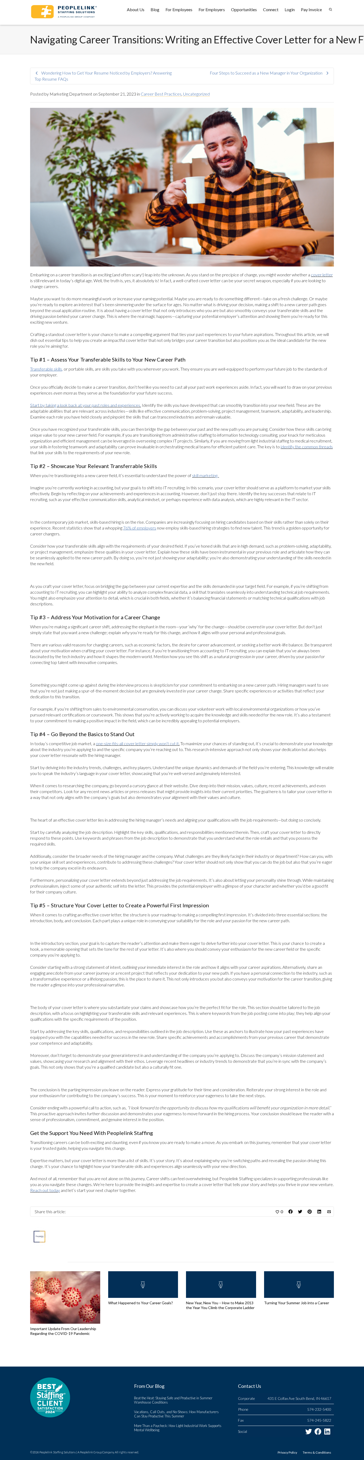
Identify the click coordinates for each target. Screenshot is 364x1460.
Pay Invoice (311, 9)
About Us (135, 9)
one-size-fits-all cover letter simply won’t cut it (137, 743)
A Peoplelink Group (90, 1452)
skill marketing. (205, 475)
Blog (155, 9)
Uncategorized (196, 93)
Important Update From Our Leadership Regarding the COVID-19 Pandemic (63, 1331)
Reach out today (45, 1190)
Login (290, 9)
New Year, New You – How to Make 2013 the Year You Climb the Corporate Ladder (220, 1305)
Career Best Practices (161, 93)
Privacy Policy (287, 1452)
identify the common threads (307, 446)
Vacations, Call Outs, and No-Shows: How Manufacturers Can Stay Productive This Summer (176, 1414)
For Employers (212, 9)
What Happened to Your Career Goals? (140, 1303)
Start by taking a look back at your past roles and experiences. (85, 405)
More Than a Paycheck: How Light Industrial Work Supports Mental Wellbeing (177, 1428)
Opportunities (244, 9)
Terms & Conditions (317, 1452)
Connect (270, 9)
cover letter (322, 274)
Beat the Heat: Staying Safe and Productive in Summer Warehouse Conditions (173, 1400)
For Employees (178, 9)
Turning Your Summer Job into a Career (296, 1303)
